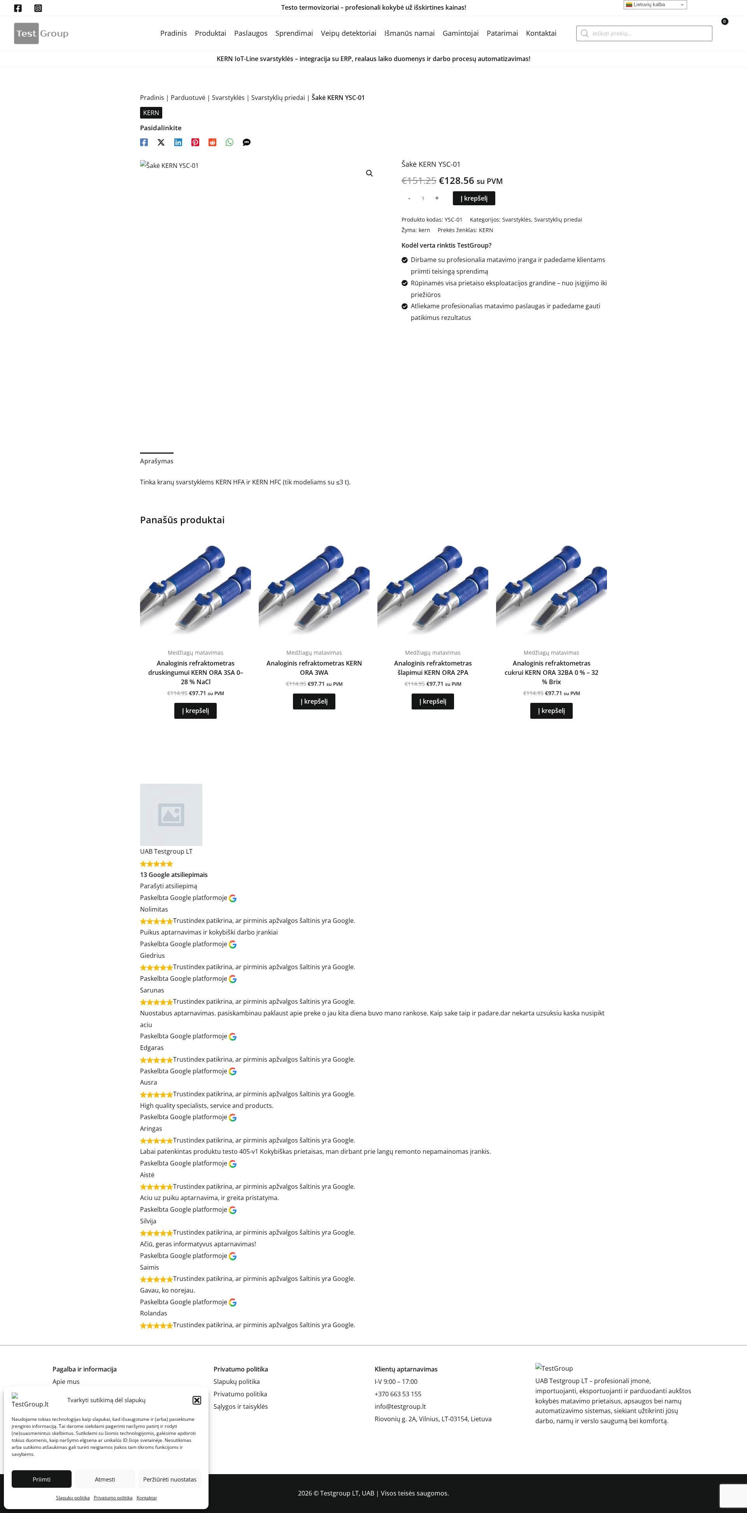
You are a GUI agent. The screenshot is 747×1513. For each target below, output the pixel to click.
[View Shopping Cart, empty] (726, 33)
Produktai (210, 33)
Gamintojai (461, 33)
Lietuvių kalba (648, 4)
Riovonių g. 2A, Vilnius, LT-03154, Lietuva (433, 1419)
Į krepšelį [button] (195, 710)
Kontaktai (147, 1497)
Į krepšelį (474, 198)
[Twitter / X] (161, 141)
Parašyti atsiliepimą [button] (168, 886)
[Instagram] (38, 8)
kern (424, 230)
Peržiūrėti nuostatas (169, 1479)
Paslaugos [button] (251, 33)
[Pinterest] (195, 141)
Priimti (42, 1479)
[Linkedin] (178, 141)
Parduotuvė (188, 97)
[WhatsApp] (229, 141)
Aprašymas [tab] (157, 461)
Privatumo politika (113, 1497)
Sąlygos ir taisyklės (241, 1406)
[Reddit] (212, 141)
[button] (197, 1400)
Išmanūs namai (409, 33)
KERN (151, 112)
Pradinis (173, 33)
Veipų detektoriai (349, 33)
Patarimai (502, 33)
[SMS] (247, 141)
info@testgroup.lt (400, 1406)
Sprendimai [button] (294, 33)
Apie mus (66, 1381)
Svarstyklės (228, 97)
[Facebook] (18, 8)
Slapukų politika (73, 1497)
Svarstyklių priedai (278, 97)
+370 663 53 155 (398, 1394)
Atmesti (105, 1479)
